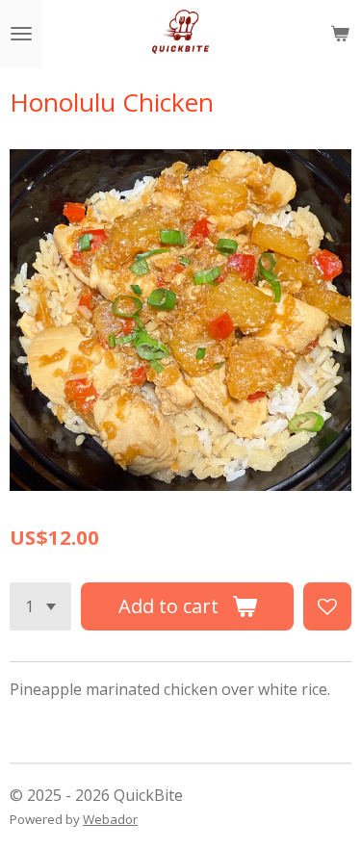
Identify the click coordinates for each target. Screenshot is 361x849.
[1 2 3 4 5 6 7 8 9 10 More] (40, 606)
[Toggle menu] (21, 33)
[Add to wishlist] (327, 606)
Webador (110, 819)
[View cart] (340, 33)
